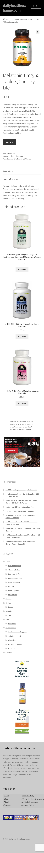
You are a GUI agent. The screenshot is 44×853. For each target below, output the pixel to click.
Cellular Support (14, 636)
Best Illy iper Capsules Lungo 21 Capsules (21, 490)
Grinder (11, 586)
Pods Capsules (13, 590)
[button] (37, 32)
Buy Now (9, 142)
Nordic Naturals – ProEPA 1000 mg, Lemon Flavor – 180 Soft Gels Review (21, 501)
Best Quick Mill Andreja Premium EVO (20, 507)
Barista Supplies (14, 566)
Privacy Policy (28, 795)
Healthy (8, 603)
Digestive (12, 640)
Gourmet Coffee (14, 582)
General (8, 599)
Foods (10, 607)
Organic (9, 611)
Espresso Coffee (14, 574)
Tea (9, 615)
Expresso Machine (15, 578)
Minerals (11, 648)
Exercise (20, 159)
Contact (7, 805)
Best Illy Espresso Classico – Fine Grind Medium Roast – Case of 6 (20, 542)
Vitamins (9, 652)
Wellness (27, 159)
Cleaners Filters (14, 570)
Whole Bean (12, 595)
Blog (6, 799)
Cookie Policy (28, 805)
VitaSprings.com (18, 19)
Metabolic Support (15, 644)
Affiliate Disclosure (30, 802)
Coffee (8, 561)
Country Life (11, 159)
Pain (7, 619)
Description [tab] (8, 171)
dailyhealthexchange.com (14, 8)
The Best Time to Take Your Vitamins (20, 511)
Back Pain (12, 624)
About (6, 802)
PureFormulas (11, 628)
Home (8, 19)
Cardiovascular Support (17, 632)
